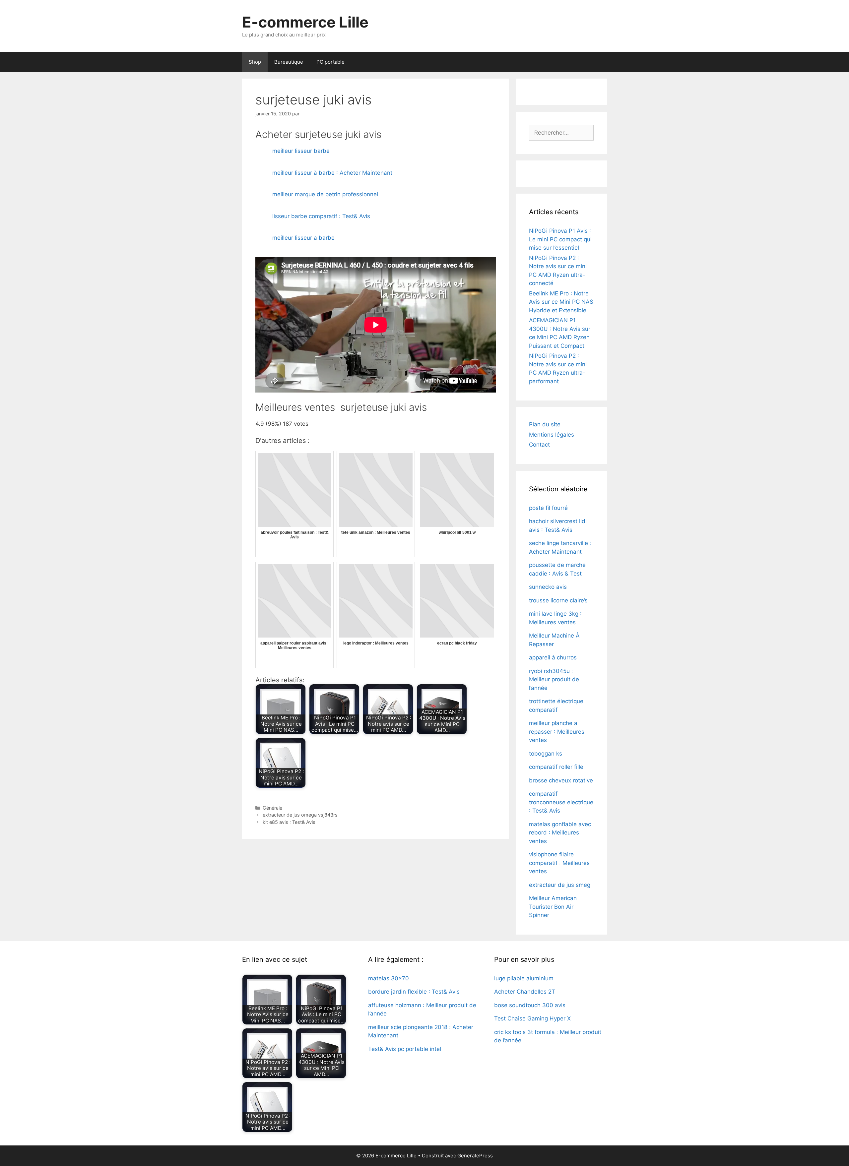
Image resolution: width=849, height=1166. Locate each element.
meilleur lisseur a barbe (303, 237)
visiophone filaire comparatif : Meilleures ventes (559, 863)
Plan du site (544, 424)
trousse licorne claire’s (558, 600)
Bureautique (288, 62)
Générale (272, 808)
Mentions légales (551, 434)
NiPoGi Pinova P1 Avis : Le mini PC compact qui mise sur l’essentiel (560, 239)
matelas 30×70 (388, 978)
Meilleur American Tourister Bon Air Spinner (553, 906)
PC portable (330, 62)
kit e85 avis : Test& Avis (289, 822)
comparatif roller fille (556, 767)
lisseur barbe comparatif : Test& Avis (321, 216)
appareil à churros (553, 657)
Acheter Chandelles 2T (524, 991)
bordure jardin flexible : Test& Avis (414, 991)
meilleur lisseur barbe (301, 151)
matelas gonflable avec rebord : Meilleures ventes (560, 832)
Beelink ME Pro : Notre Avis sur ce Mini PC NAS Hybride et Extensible (561, 302)
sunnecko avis (548, 586)
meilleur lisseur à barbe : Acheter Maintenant (332, 172)
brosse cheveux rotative (561, 780)
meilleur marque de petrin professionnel (325, 194)
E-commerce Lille (305, 22)
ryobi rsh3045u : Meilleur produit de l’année (554, 679)
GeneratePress (475, 1155)
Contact (539, 444)
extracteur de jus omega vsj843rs (300, 815)
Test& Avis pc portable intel (404, 1049)
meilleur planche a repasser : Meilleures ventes (556, 731)
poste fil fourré (548, 508)
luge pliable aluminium (524, 978)
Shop (255, 62)
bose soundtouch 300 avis (529, 1005)
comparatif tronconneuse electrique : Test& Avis (561, 802)
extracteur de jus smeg (559, 885)
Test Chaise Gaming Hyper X (532, 1018)
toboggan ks (545, 753)
